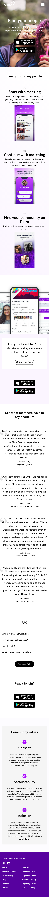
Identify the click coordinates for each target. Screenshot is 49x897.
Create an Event (29, 872)
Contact (5, 884)
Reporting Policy (29, 884)
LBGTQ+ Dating (28, 888)
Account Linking (29, 880)
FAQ (3, 880)
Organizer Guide (29, 876)
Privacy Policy (7, 876)
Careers (5, 888)
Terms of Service (9, 872)
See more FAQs (24, 664)
